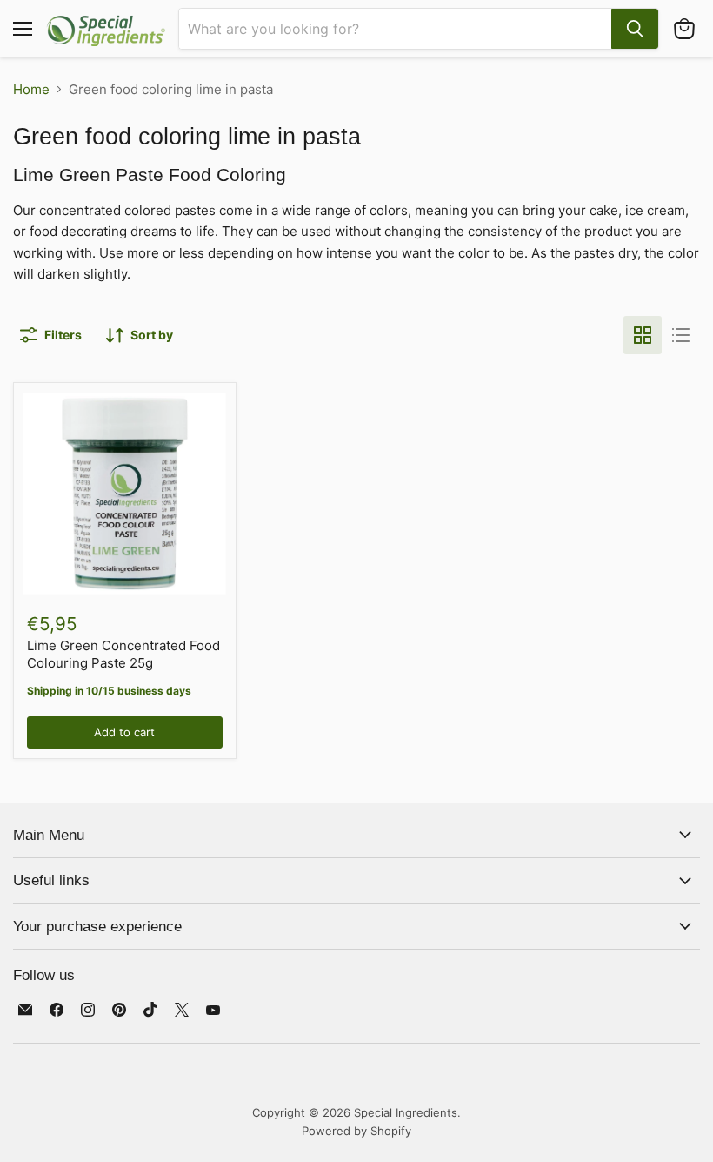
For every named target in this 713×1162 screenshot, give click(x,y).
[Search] (634, 29)
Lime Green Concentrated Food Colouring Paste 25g (123, 654)
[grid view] (642, 335)
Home (31, 89)
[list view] (681, 335)
